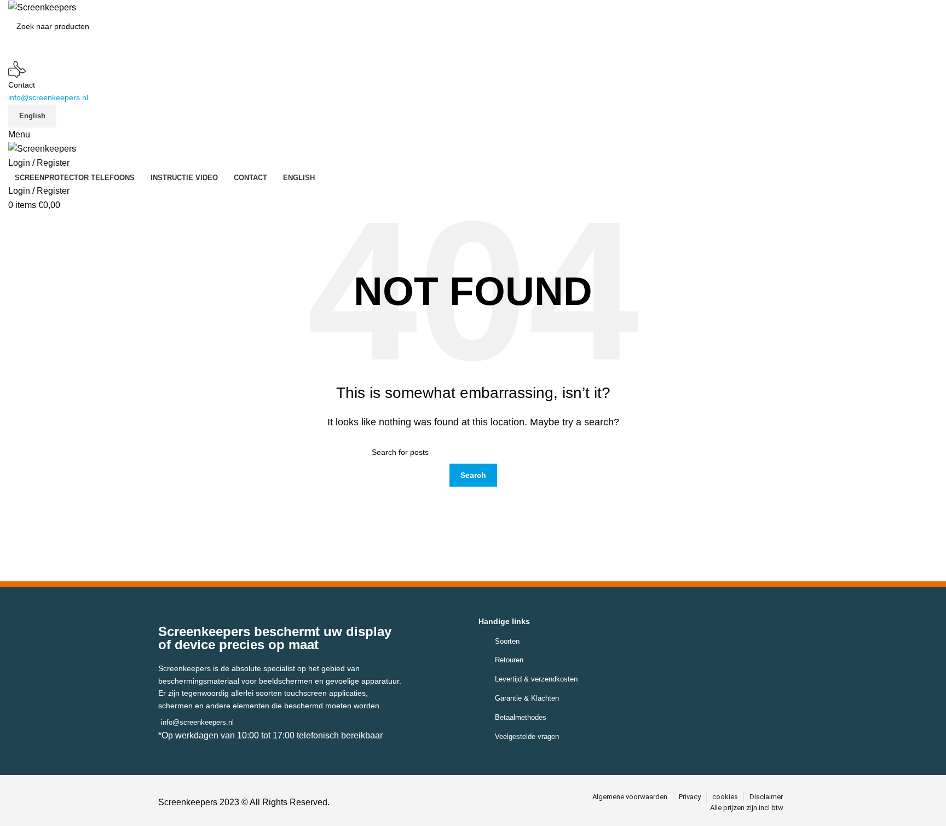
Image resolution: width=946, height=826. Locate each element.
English (32, 116)
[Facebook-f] (455, 802)
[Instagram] (480, 802)
